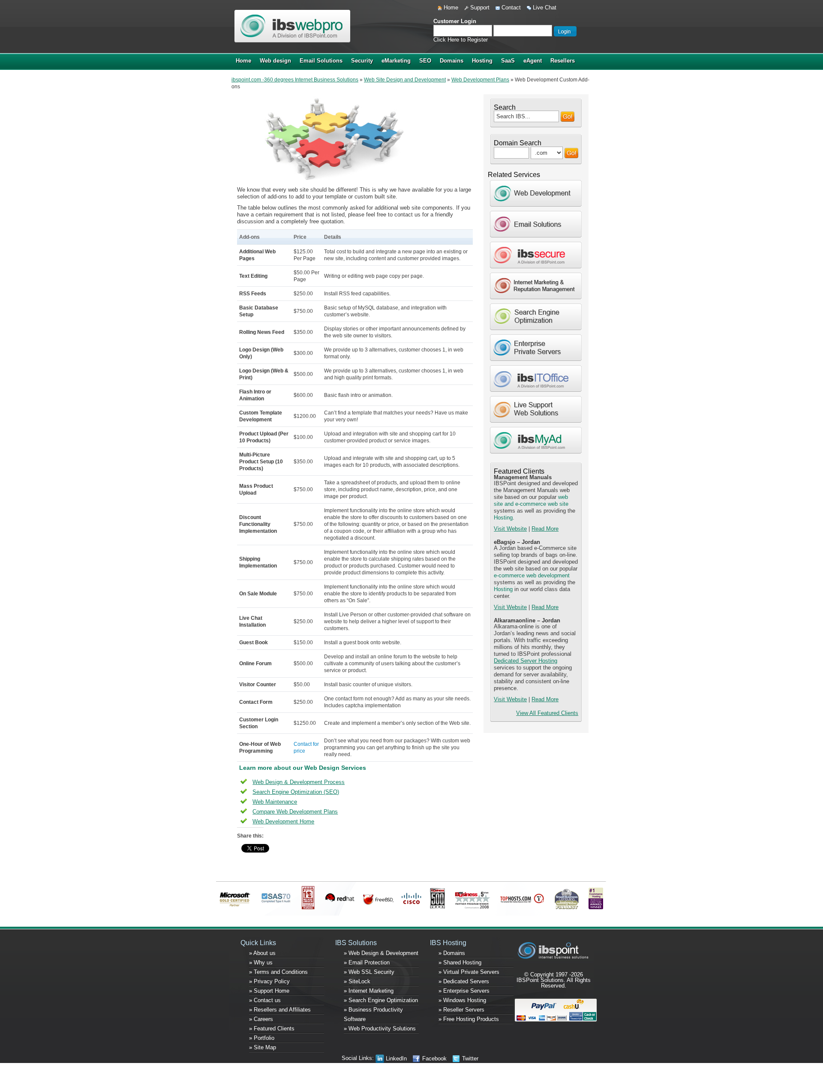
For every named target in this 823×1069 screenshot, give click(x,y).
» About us (262, 953)
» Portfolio (261, 1038)
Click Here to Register (460, 39)
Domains (451, 60)
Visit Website (510, 528)
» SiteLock (357, 981)
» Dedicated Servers (464, 981)
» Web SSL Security (369, 972)
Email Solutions (321, 60)
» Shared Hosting (460, 962)
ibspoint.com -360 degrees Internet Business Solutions (294, 80)
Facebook (434, 1058)
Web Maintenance (274, 802)
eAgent (532, 60)
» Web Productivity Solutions (380, 1028)
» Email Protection (367, 962)
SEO (425, 60)
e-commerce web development (532, 575)
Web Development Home (283, 821)
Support (479, 7)
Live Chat (543, 7)
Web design (275, 60)
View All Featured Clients (547, 713)
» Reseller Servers (461, 1009)
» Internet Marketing (368, 991)
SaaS (508, 60)
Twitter (469, 1058)
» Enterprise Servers (464, 991)
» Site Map (262, 1047)
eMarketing (396, 60)
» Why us (261, 962)
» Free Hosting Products (469, 1019)
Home (450, 7)
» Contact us (265, 1000)
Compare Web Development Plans (295, 811)
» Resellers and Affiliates (280, 1009)
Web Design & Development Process (298, 782)
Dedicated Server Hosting (525, 661)
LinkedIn (395, 1058)
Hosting (482, 60)
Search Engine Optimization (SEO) (295, 792)
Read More (545, 528)
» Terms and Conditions (278, 972)
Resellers (562, 60)
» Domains (452, 953)
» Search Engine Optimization (381, 1000)
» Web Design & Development (381, 953)
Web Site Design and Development (405, 80)
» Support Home (269, 991)
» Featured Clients (271, 1028)
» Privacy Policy (269, 981)
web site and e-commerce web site (531, 500)
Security (362, 60)
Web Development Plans (480, 80)
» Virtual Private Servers (469, 972)
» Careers (261, 1019)
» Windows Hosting (462, 1000)
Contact (510, 7)
